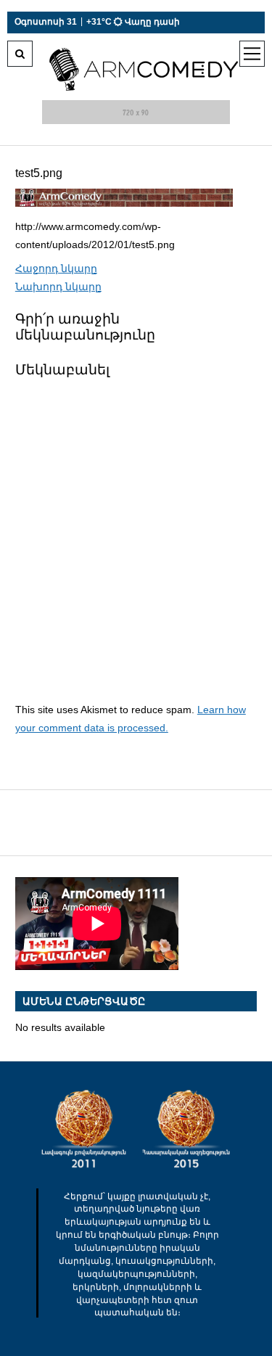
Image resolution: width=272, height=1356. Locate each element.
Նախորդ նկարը (58, 286)
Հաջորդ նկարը (56, 268)
